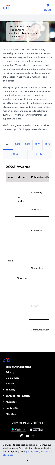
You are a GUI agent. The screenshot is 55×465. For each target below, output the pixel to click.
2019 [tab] (47, 144)
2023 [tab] (7, 144)
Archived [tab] (40, 154)
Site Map (11, 414)
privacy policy (33, 451)
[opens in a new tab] (7, 7)
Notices (10, 383)
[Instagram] (22, 436)
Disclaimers (12, 377)
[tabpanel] (27, 255)
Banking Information (18, 395)
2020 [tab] (37, 144)
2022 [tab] (17, 144)
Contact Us (12, 408)
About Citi (11, 401)
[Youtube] (27, 436)
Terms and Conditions (18, 366)
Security (10, 389)
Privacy (10, 372)
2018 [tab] (15, 154)
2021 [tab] (27, 144)
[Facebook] (33, 436)
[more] (6, 18)
